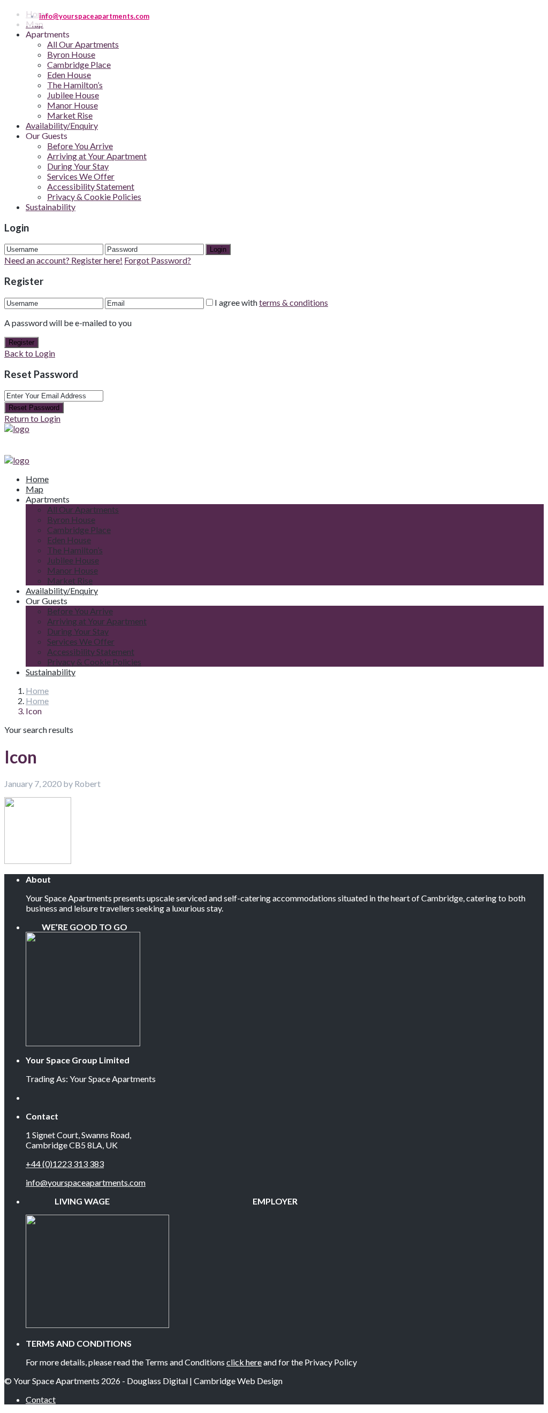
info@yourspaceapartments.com (86, 1182)
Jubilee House (73, 95)
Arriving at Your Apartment (97, 156)
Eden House (69, 75)
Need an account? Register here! (63, 260)
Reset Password (34, 408)
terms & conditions (293, 302)
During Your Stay (78, 166)
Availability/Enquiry (62, 125)
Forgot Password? (157, 260)
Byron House (71, 54)
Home (37, 690)
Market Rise (70, 115)
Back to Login (29, 353)
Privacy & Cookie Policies (94, 196)
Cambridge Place (79, 64)
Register (21, 342)
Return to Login (32, 418)
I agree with (271, 302)
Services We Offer (81, 176)
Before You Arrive (80, 146)
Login (218, 249)
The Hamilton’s (75, 85)
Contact (41, 1399)
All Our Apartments (83, 44)
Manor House (72, 105)
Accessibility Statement (90, 186)
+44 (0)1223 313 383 (65, 1164)
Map (34, 489)
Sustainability (50, 207)
